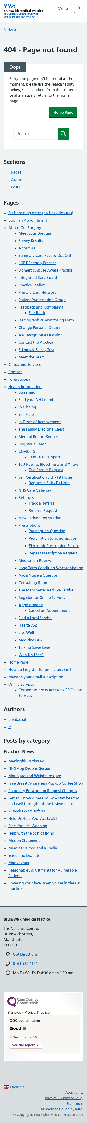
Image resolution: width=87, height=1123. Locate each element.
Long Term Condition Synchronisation (51, 568)
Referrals (26, 497)
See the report (23, 1045)
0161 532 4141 (25, 963)
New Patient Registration (40, 518)
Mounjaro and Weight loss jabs (34, 776)
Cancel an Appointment (49, 610)
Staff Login (75, 1104)
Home (11, 29)
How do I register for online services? (39, 669)
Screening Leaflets (23, 855)
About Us (27, 248)
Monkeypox (18, 862)
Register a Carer (32, 444)
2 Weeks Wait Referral (27, 811)
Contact (15, 372)
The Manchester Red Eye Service (46, 590)
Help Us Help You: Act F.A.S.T (33, 818)
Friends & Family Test (36, 349)
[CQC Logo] (23, 1005)
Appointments (31, 605)
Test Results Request (46, 470)
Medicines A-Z (31, 640)
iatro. (79, 1109)
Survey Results (31, 240)
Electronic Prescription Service (54, 545)
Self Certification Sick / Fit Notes (45, 477)
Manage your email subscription (35, 677)
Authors (18, 179)
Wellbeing (27, 407)
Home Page (63, 112)
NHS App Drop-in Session (30, 768)
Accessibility (74, 1092)
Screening (27, 392)
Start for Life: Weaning (27, 825)
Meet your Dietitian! (36, 233)
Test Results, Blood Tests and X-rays (48, 464)
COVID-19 (27, 451)
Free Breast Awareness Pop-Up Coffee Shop (45, 783)
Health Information (25, 386)
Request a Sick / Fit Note (49, 482)
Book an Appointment (27, 220)
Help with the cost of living (31, 833)
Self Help (26, 414)
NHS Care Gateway (35, 490)
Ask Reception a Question (41, 335)
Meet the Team (32, 357)
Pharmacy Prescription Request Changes (42, 790)
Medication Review (35, 560)
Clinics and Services (24, 364)
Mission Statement (24, 840)
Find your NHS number (38, 399)
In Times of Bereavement (40, 421)
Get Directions (25, 954)
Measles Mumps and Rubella (32, 848)
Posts (15, 187)
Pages (16, 172)
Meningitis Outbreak (26, 761)
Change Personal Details (39, 327)
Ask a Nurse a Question (38, 575)
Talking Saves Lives (34, 647)
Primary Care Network (37, 292)
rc (9, 727)
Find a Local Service (35, 617)
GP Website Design (55, 1109)
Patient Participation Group (42, 299)
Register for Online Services (42, 597)
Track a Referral (42, 503)
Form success (19, 379)
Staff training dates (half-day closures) (40, 213)
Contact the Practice (36, 342)
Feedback (37, 312)
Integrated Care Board (38, 277)
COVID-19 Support (44, 457)
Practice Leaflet (32, 285)
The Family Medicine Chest (41, 429)
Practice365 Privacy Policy (64, 1098)
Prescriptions (29, 525)
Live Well (26, 632)
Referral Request (43, 510)
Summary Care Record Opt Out (45, 255)
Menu (63, 8)
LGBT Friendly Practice (37, 262)
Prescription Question (47, 531)
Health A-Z (28, 625)
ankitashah (17, 719)
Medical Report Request (39, 436)
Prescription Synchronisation (53, 538)
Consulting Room (33, 582)
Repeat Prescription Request (53, 553)
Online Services (21, 684)
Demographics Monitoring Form (46, 320)
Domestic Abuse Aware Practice (46, 270)
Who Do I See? (31, 654)
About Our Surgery (24, 227)
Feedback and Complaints (41, 307)
